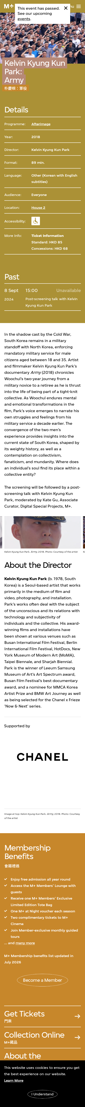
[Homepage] (8, 6)
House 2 (38, 207)
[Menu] (78, 6)
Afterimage (40, 124)
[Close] (66, 8)
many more (25, 943)
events (24, 19)
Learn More (13, 1080)
